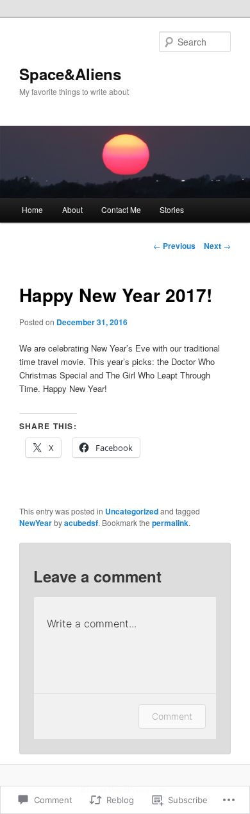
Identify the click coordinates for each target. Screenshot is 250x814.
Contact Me (121, 209)
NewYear (35, 523)
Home (32, 209)
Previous (174, 245)
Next (217, 245)
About (72, 209)
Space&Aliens (70, 74)
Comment (172, 716)
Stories (172, 209)
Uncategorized (131, 511)
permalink (170, 523)
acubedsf (81, 523)
